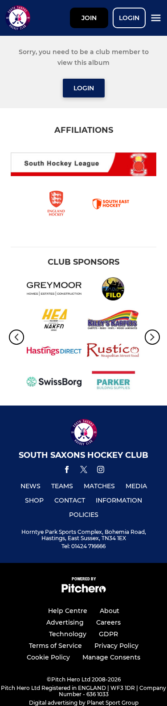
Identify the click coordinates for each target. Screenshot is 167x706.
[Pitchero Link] (83, 590)
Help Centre (67, 611)
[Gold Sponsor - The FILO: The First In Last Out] (113, 290)
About (109, 611)
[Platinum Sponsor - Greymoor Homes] (54, 290)
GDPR (108, 634)
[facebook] (66, 471)
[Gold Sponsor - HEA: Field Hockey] (54, 321)
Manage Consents (111, 657)
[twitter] (83, 470)
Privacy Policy (116, 646)
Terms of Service (55, 646)
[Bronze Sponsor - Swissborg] (54, 383)
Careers (108, 622)
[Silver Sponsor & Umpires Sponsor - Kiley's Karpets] (113, 321)
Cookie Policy (48, 657)
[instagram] (100, 471)
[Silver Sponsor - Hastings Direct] (54, 352)
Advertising (65, 622)
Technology (67, 634)
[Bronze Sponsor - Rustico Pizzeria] (113, 352)
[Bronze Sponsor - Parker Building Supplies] (113, 383)
